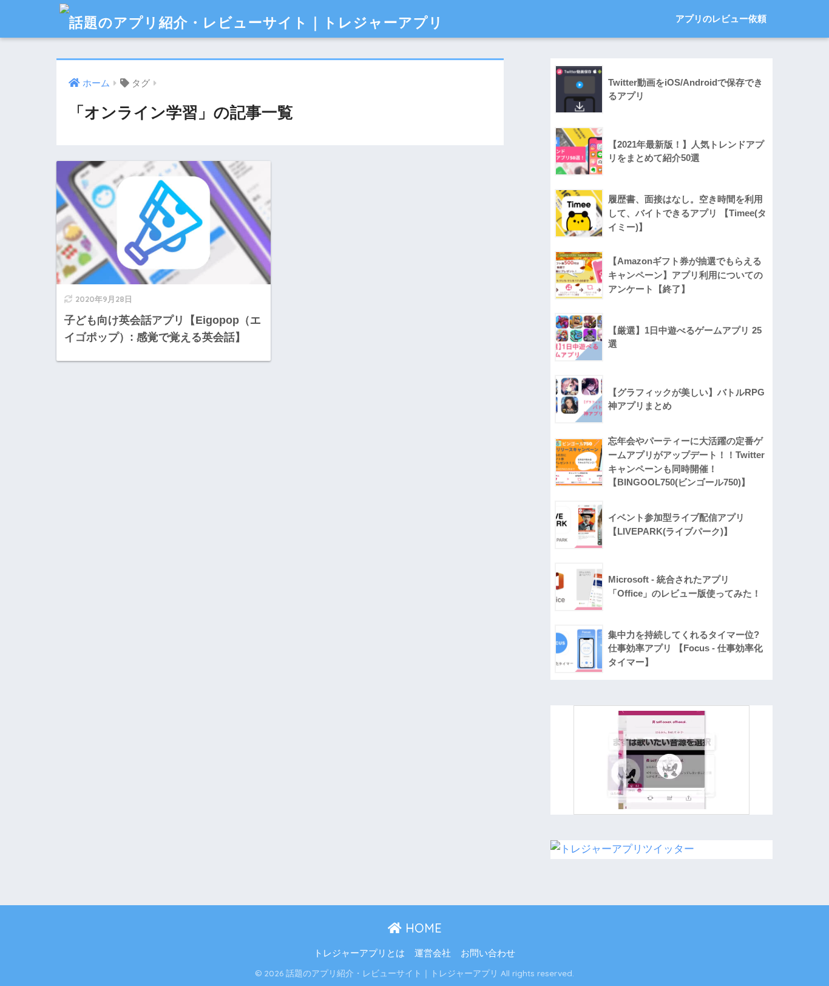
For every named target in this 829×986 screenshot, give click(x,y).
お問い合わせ (488, 953)
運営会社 (432, 953)
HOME (422, 928)
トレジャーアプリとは (359, 953)
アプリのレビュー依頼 (720, 18)
